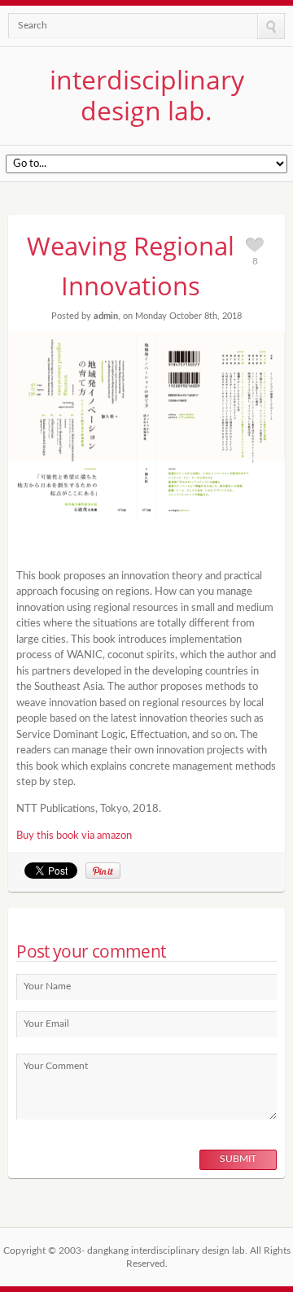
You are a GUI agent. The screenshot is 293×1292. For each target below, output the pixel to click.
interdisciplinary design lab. (147, 95)
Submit (238, 1158)
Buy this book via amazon (74, 836)
